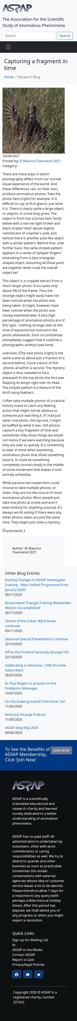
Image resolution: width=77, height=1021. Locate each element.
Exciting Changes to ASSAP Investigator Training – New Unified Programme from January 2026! (36, 585)
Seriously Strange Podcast (25, 714)
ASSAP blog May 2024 (21, 727)
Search (65, 35)
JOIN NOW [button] (61, 750)
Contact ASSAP (23, 954)
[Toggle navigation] (8, 47)
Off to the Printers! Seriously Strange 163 (37, 652)
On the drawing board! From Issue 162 (35, 701)
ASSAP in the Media (27, 950)
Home (9, 77)
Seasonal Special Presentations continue (36, 639)
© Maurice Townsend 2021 (40, 161)
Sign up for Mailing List (30, 940)
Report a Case (23, 959)
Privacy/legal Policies (28, 964)
